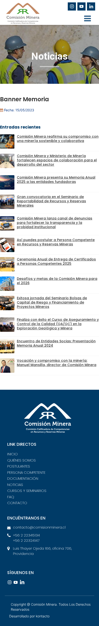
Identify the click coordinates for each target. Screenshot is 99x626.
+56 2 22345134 (26, 535)
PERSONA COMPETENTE (26, 472)
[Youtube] (81, 6)
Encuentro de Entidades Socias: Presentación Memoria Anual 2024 (56, 343)
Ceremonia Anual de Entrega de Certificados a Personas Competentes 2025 (56, 261)
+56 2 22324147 (26, 540)
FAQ (10, 496)
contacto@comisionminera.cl (39, 527)
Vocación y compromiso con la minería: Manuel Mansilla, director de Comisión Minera (56, 362)
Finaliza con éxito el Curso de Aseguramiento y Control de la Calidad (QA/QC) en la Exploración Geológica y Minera (58, 324)
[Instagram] (72, 6)
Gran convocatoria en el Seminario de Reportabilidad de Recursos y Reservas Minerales (51, 201)
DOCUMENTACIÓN (22, 478)
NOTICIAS (15, 484)
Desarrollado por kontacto (29, 616)
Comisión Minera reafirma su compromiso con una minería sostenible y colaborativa (58, 138)
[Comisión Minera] (31, 15)
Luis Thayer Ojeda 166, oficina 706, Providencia (42, 551)
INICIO (12, 454)
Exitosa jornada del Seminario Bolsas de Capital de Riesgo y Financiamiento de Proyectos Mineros (52, 302)
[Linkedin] (91, 6)
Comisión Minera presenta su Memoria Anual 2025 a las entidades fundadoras (56, 179)
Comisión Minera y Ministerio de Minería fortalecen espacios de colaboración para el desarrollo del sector (57, 160)
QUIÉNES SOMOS (21, 460)
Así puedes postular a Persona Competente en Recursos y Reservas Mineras (56, 242)
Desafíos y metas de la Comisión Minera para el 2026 (57, 280)
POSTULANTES (18, 466)
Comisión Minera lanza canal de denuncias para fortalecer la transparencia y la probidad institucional (54, 222)
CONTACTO (17, 502)
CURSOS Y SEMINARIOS (26, 490)
